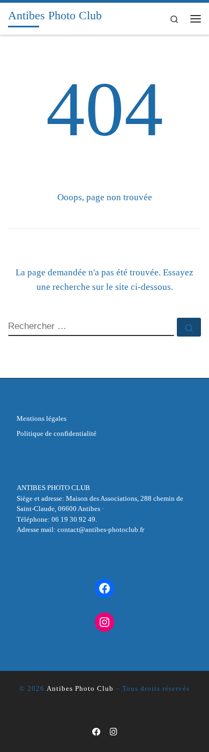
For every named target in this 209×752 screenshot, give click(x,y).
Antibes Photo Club (80, 688)
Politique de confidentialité (56, 433)
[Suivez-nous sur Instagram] (113, 732)
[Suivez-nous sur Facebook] (96, 732)
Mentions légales (41, 418)
